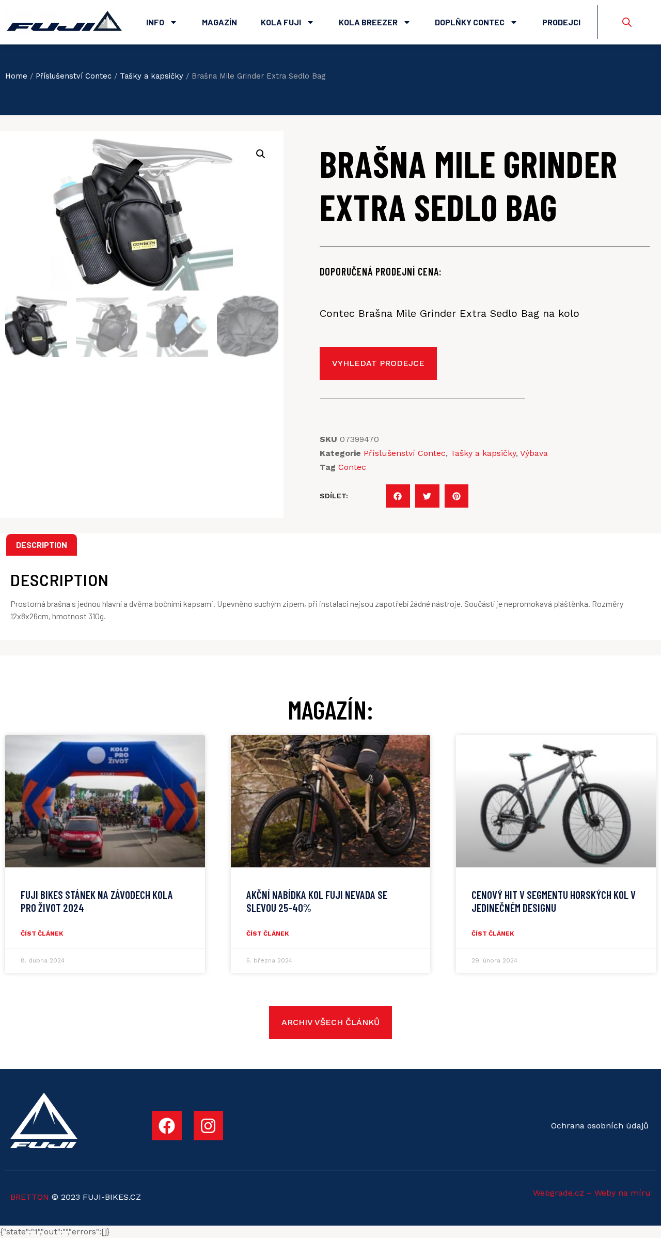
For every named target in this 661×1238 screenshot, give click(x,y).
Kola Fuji (281, 22)
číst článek (42, 933)
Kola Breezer (368, 22)
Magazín (219, 22)
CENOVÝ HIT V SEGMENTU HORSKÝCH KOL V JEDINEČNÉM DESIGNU (553, 901)
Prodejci (561, 22)
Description (41, 544)
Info (155, 22)
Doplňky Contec (470, 22)
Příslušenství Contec (74, 76)
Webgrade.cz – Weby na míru (592, 1193)
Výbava (534, 453)
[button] (398, 496)
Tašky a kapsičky (151, 76)
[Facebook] (167, 1126)
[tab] (41, 544)
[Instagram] (209, 1126)
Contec (352, 467)
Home (16, 76)
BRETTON (29, 1197)
